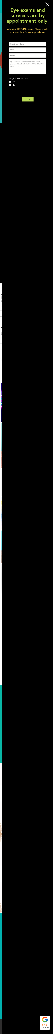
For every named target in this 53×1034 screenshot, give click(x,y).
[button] (47, 4)
